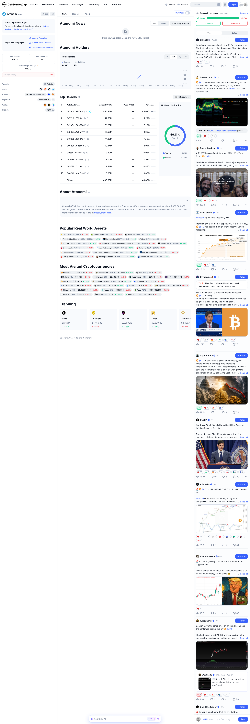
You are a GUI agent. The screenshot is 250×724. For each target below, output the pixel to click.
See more (244, 13)
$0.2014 (77, 286)
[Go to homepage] (14, 4)
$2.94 (113, 281)
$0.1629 (110, 286)
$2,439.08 (110, 277)
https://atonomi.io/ (102, 212)
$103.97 (76, 277)
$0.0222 (115, 272)
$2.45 (109, 294)
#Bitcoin (232, 88)
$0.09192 (178, 277)
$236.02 (77, 294)
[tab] (154, 23)
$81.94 (147, 277)
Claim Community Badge (42, 47)
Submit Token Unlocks (41, 43)
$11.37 (150, 281)
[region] (97, 4)
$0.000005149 (80, 290)
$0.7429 (140, 286)
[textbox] (219, 719)
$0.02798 (117, 290)
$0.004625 (144, 294)
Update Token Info (39, 38)
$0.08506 (172, 286)
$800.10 (76, 281)
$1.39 (150, 272)
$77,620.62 (77, 272)
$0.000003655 (153, 290)
